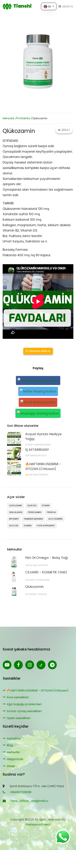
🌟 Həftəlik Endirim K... (37, 474)
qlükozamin (15, 505)
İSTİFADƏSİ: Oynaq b (36, 594)
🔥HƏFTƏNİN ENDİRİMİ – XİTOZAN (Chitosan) (37, 690)
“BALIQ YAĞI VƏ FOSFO (36, 565)
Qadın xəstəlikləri (18, 718)
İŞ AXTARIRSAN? (37, 449)
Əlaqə (11, 766)
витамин (14, 518)
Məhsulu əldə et (39, 351)
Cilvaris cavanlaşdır (37, 579)
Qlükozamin (34, 586)
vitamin (45, 505)
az (49, 6)
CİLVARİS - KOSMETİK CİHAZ (46, 572)
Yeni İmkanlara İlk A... (36, 455)
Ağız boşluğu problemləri (24, 704)
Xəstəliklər (14, 738)
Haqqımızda (15, 759)
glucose (13, 525)
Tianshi (22, 6)
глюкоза (51, 512)
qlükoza (31, 505)
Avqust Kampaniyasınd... (38, 444)
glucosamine (55, 518)
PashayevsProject (38, 824)
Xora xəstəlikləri (18, 697)
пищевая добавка (33, 518)
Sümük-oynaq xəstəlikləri (24, 711)
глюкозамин (34, 512)
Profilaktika (23, 118)
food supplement (46, 525)
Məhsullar (9, 118)
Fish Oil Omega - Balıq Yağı (46, 557)
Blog (10, 745)
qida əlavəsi (15, 512)
